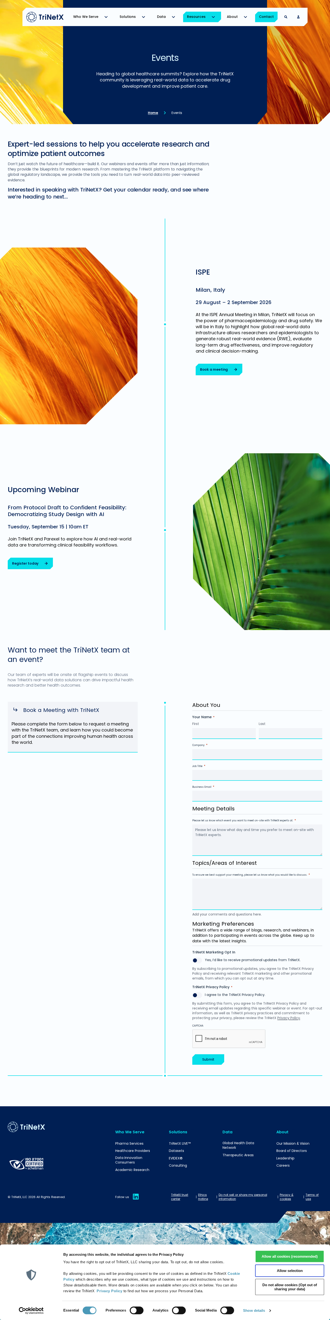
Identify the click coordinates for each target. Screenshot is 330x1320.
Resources (196, 16)
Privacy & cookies (287, 1197)
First (195, 723)
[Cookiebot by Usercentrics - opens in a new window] (31, 1310)
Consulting (178, 1165)
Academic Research (132, 1170)
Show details (254, 1310)
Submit (208, 1059)
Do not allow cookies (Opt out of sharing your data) (289, 1287)
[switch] (136, 1310)
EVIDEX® (176, 1158)
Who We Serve (85, 16)
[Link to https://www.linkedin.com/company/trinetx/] (136, 1199)
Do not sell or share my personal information (243, 1197)
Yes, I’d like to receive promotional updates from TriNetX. (253, 960)
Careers (283, 1165)
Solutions (128, 16)
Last (262, 723)
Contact (266, 16)
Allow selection (290, 1271)
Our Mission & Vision (292, 1143)
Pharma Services (129, 1143)
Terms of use (312, 1197)
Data (161, 16)
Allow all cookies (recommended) (290, 1256)
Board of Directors (291, 1151)
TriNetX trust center (179, 1197)
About (232, 16)
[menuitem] (91, 17)
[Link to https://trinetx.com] (45, 17)
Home (153, 112)
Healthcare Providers (132, 1151)
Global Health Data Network (238, 1145)
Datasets (176, 1151)
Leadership (285, 1158)
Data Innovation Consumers (128, 1160)
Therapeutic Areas (238, 1155)
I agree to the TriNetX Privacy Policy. (235, 994)
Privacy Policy (109, 1291)
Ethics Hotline (203, 1197)
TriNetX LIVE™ (180, 1143)
